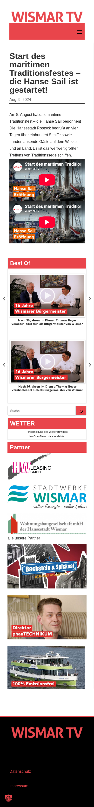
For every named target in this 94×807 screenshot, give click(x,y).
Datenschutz (20, 771)
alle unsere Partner (23, 538)
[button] (8, 798)
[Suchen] (81, 411)
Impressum (18, 786)
